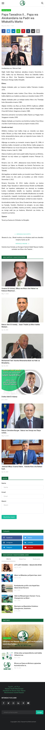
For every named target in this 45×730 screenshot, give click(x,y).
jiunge (39, 712)
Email (4, 492)
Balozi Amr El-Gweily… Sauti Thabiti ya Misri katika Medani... (21, 326)
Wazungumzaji (6, 10)
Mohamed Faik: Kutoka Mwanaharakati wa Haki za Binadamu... (21, 362)
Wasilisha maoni (9, 517)
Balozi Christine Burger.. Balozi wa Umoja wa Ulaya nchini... (21, 431)
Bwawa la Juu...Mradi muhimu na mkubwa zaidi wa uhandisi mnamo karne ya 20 (22, 239)
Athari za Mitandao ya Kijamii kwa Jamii (27, 575)
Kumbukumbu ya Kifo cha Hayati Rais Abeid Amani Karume (26, 587)
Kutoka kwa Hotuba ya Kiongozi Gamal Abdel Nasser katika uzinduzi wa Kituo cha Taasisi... (22, 248)
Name (4, 483)
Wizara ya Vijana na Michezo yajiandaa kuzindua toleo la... (27, 664)
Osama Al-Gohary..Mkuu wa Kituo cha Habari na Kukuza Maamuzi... (20, 289)
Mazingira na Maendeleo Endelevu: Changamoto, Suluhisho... (26, 607)
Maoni (5, 478)
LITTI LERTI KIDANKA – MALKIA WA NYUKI (28, 565)
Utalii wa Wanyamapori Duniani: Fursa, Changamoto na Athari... (27, 597)
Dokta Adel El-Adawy (9, 397)
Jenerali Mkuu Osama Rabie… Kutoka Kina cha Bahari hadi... (22, 468)
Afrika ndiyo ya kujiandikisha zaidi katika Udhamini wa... (28, 654)
